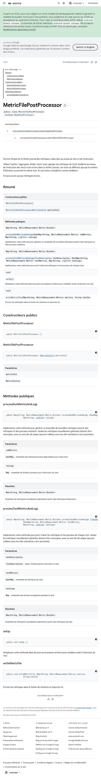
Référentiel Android (11, 728)
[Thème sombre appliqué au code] (96, 331)
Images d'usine (9, 744)
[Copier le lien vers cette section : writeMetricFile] (24, 663)
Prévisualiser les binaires (13, 740)
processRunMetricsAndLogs (19, 234)
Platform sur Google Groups (47, 744)
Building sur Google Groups (47, 749)
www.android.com (76, 736)
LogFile (22, 237)
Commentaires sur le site (15, 767)
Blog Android (41, 736)
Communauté (28, 763)
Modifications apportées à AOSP (19, 29)
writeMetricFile (14, 297)
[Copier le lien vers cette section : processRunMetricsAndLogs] (40, 404)
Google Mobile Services (78, 740)
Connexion (93, 3)
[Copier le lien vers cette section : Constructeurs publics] (39, 315)
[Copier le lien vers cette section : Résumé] (17, 187)
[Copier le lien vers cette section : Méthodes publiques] (36, 396)
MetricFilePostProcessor (18, 203)
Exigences (7, 732)
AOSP (5, 62)
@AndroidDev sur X (44, 732)
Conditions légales (45, 763)
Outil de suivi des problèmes (80, 749)
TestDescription (43, 258)
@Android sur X (42, 728)
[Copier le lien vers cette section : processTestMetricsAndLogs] (40, 508)
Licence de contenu (84, 708)
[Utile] (92, 62)
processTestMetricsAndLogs (20, 258)
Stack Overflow (74, 744)
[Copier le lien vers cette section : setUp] (13, 631)
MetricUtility (39, 210)
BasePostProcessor (24, 115)
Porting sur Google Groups (47, 753)
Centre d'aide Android (77, 728)
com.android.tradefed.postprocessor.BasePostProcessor (37, 131)
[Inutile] (96, 62)
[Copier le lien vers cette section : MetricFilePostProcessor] (36, 323)
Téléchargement (10, 736)
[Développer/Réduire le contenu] (20, 69)
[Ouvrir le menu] (4, 3)
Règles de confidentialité (75, 763)
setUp (9, 279)
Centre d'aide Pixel (76, 732)
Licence (58, 763)
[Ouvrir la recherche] (58, 3)
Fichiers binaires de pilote (13, 749)
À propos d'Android (11, 763)
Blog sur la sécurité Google (47, 740)
